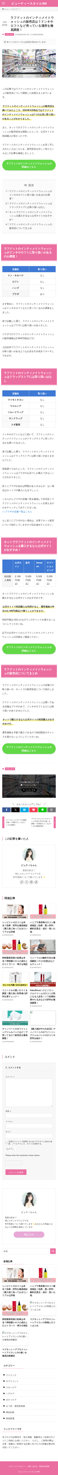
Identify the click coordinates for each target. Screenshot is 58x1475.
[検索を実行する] (53, 1251)
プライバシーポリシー (17, 1466)
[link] (22, 882)
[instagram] (31, 882)
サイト (8, 1131)
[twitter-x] (26, 882)
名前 (8, 1111)
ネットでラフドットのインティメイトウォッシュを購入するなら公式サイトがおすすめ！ (30, 215)
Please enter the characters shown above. (22, 1155)
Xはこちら (29, 1234)
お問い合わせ (32, 1466)
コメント (9, 1076)
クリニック (11, 1374)
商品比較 (10, 1412)
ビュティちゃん (29, 865)
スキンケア (9, 34)
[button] (6, 809)
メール (9, 1121)
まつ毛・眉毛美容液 (15, 1405)
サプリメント (12, 1381)
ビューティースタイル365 (29, 3)
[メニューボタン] (3, 3)
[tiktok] (36, 882)
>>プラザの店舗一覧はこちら (17, 511)
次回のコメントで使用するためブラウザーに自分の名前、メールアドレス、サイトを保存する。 (30, 1142)
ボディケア (11, 1399)
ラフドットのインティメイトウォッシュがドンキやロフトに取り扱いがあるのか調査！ (30, 194)
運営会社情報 (44, 1466)
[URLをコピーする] (51, 809)
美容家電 (10, 1418)
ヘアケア (10, 1393)
